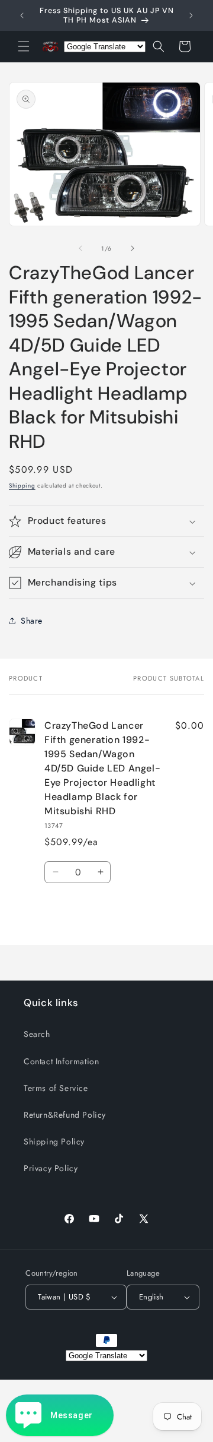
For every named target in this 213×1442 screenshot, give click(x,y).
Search (37, 1034)
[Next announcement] (191, 15)
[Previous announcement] (22, 15)
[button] (24, 46)
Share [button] (32, 621)
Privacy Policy (51, 1168)
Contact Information (61, 1061)
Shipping (22, 485)
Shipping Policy (54, 1141)
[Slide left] (80, 248)
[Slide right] (133, 248)
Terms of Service (56, 1088)
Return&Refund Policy (65, 1115)
